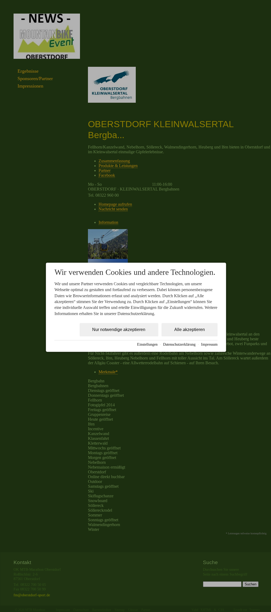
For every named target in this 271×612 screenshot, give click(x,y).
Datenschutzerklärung (179, 344)
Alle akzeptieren (189, 329)
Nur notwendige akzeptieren (118, 329)
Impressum (209, 344)
